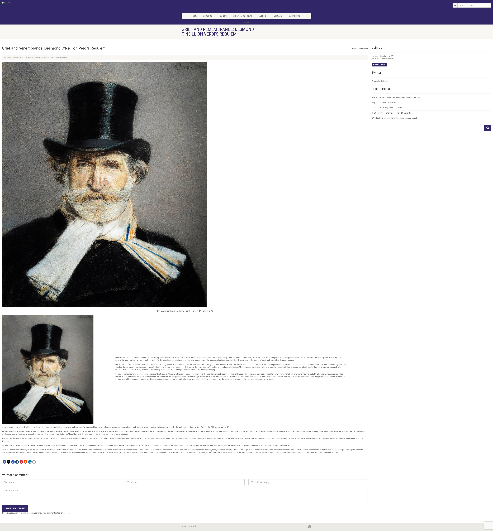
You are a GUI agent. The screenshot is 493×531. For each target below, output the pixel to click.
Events (262, 16)
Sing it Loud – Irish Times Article (384, 103)
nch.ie (335, 452)
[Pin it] (21, 462)
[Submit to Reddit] (25, 462)
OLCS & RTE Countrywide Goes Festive (387, 108)
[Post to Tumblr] (17, 462)
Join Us (223, 16)
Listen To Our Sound (243, 16)
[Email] (34, 462)
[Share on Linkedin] (30, 462)
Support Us (294, 16)
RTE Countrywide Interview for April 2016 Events (391, 113)
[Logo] (82, 3)
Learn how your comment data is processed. (52, 513)
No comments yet (360, 48)
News (65, 58)
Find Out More (379, 64)
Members (278, 16)
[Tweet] (8, 462)
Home (194, 16)
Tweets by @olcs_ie (380, 81)
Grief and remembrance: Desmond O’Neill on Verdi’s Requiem (396, 97)
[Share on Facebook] (4, 462)
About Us (207, 16)
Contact (247, 22)
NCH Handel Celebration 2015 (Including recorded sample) (395, 118)
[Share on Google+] (13, 462)
